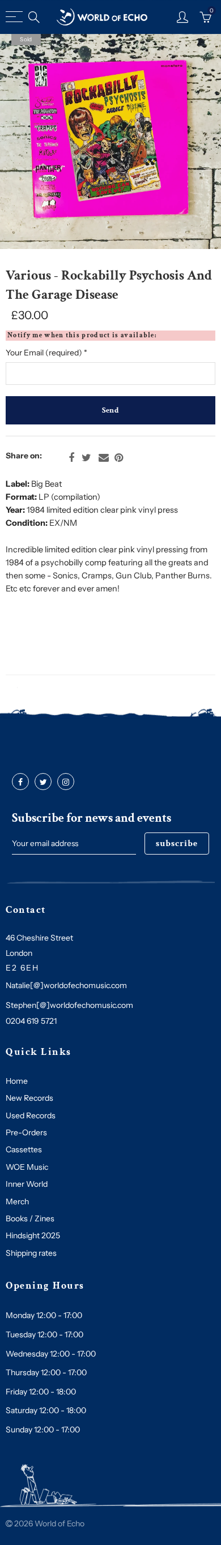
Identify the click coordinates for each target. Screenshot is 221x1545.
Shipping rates (31, 1253)
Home (17, 1081)
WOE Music (27, 1167)
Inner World (27, 1184)
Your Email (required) (46, 352)
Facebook (71, 458)
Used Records (31, 1115)
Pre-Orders (26, 1132)
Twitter (86, 458)
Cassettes (24, 1149)
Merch (17, 1201)
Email (104, 458)
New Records (29, 1098)
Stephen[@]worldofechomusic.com (69, 1005)
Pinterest (118, 458)
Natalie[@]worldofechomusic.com (66, 985)
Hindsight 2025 (33, 1235)
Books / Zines (30, 1218)
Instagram (66, 782)
